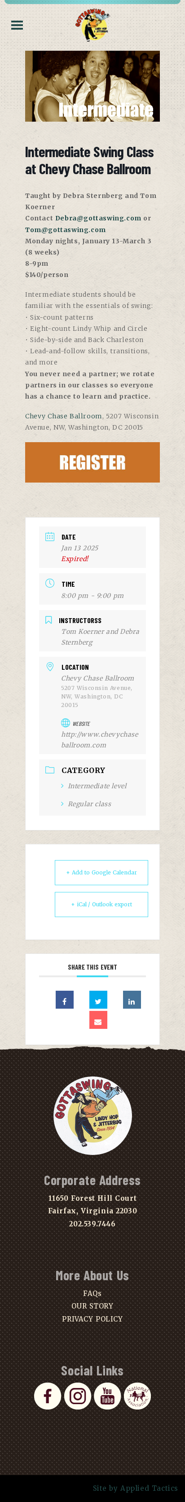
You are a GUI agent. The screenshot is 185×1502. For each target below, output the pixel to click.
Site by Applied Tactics (136, 1488)
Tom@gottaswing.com (65, 230)
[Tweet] (98, 1000)
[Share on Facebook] (65, 1000)
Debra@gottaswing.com (98, 218)
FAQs (92, 1293)
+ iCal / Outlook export (101, 904)
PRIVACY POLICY (92, 1319)
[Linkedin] (132, 1000)
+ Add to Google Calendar (101, 872)
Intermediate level (97, 786)
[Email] (98, 1020)
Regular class (89, 804)
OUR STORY (92, 1306)
